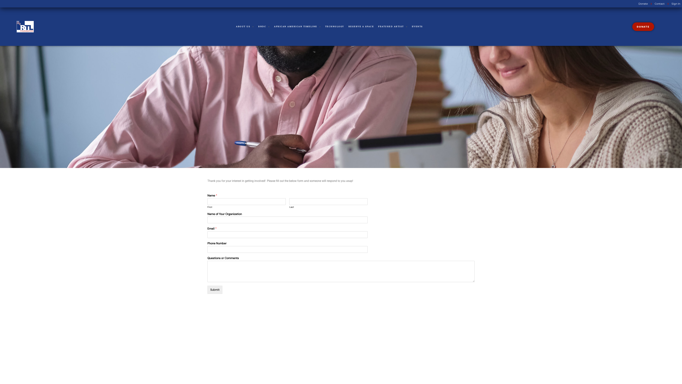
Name (212, 195)
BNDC (262, 26)
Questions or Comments (223, 258)
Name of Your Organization (224, 214)
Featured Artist (391, 26)
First (209, 207)
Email (212, 228)
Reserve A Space (361, 26)
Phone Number (217, 243)
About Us (243, 26)
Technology (334, 26)
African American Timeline (295, 26)
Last (291, 207)
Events (417, 26)
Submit (215, 290)
